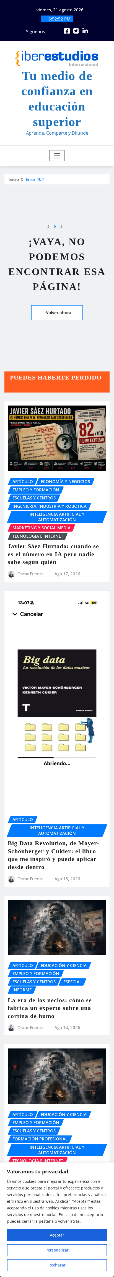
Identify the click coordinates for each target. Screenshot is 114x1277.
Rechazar (57, 1265)
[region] (57, 1219)
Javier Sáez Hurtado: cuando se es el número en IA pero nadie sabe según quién (53, 554)
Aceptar (57, 1235)
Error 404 (35, 179)
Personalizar (57, 1250)
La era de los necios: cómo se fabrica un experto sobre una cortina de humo (50, 1008)
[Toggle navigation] (57, 155)
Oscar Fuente (30, 573)
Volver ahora (58, 312)
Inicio (14, 179)
